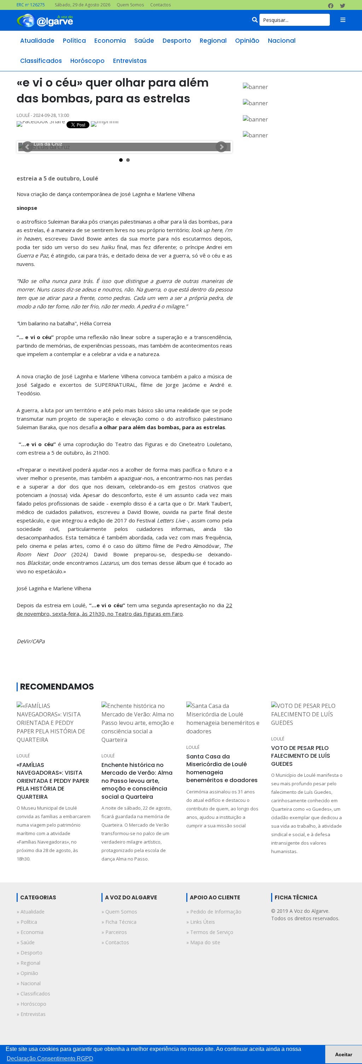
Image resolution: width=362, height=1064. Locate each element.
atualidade (37, 40)
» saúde (26, 942)
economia (110, 40)
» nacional (29, 983)
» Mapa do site (203, 942)
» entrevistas (31, 1014)
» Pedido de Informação (213, 911)
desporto (177, 40)
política (74, 40)
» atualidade (31, 911)
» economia (30, 932)
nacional (282, 40)
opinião (247, 40)
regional (213, 40)
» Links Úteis (200, 921)
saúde (144, 40)
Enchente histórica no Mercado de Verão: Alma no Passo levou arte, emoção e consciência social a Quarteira (137, 781)
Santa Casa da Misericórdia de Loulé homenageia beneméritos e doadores (222, 768)
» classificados (33, 993)
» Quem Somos (119, 911)
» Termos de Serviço (209, 932)
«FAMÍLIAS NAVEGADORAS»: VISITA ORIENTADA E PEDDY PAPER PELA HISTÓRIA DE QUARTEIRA (53, 781)
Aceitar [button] (343, 1054)
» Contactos (115, 942)
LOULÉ (23, 756)
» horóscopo (31, 1003)
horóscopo (87, 61)
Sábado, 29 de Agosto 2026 (82, 5)
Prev (27, 147)
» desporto (29, 952)
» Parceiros (114, 932)
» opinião (27, 973)
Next (221, 147)
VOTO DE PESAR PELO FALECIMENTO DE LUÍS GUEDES (300, 756)
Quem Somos (130, 5)
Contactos (160, 5)
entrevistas (130, 61)
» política (27, 921)
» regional (28, 962)
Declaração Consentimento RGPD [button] (50, 1059)
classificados (41, 61)
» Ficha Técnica (118, 921)
